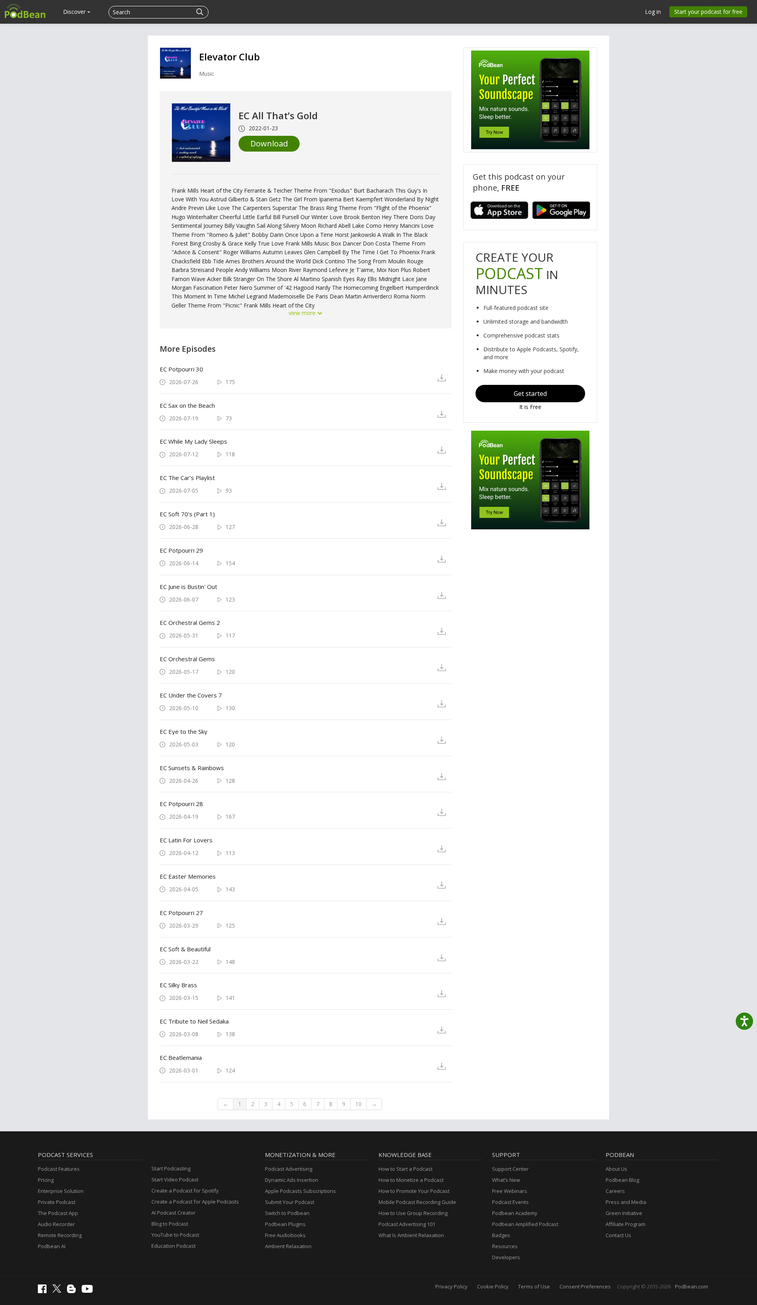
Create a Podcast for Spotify (185, 1190)
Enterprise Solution (61, 1190)
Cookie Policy (493, 1286)
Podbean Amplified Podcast (525, 1224)
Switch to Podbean (287, 1213)
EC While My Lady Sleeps (193, 441)
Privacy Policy (451, 1286)
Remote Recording (60, 1235)
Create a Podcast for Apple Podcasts (195, 1201)
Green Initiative (624, 1213)
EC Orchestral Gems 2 (190, 622)
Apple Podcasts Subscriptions (300, 1190)
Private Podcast (56, 1202)
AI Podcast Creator (173, 1212)
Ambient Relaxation (288, 1246)
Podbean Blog (622, 1179)
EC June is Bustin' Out (188, 586)
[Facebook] (44, 1291)
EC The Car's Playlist (187, 477)
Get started (530, 393)
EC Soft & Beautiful (185, 948)
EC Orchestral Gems (187, 658)
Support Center (510, 1168)
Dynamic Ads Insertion (291, 1179)
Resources (505, 1246)
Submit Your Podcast (289, 1202)
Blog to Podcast (169, 1223)
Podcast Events (510, 1202)
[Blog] (73, 1291)
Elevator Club (229, 56)
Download (269, 143)
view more (303, 313)
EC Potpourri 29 (181, 550)
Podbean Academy (514, 1213)
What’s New (506, 1179)
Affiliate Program (625, 1224)
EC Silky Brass (178, 984)
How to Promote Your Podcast (413, 1190)
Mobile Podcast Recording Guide (417, 1202)
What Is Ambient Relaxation (411, 1235)
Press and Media (626, 1202)
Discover (75, 11)
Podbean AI (51, 1246)
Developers (506, 1257)
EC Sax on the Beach (187, 405)
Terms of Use (534, 1286)
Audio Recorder (56, 1224)
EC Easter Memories (188, 876)
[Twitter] (58, 1291)
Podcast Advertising (288, 1168)
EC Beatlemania (181, 1057)
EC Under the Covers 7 (191, 695)
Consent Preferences (585, 1286)
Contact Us (618, 1235)
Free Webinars (509, 1190)
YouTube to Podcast (175, 1234)
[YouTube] (89, 1291)
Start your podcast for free (708, 11)
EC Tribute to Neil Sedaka (194, 1021)
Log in (653, 11)
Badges (501, 1235)
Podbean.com (691, 1286)
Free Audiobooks (285, 1235)
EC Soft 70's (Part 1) (187, 514)
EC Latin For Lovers (186, 840)
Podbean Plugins (285, 1224)
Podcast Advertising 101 (406, 1224)
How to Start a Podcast (405, 1168)
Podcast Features (59, 1168)
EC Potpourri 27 (181, 912)
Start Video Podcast (174, 1179)
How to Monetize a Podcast (411, 1179)
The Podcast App (58, 1213)
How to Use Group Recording (412, 1213)
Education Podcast (173, 1245)
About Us (616, 1168)
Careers (615, 1190)
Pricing (46, 1179)
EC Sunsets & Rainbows (192, 767)
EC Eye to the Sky (183, 731)
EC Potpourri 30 (181, 369)
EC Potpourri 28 (181, 803)
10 (358, 1104)
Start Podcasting (170, 1168)
